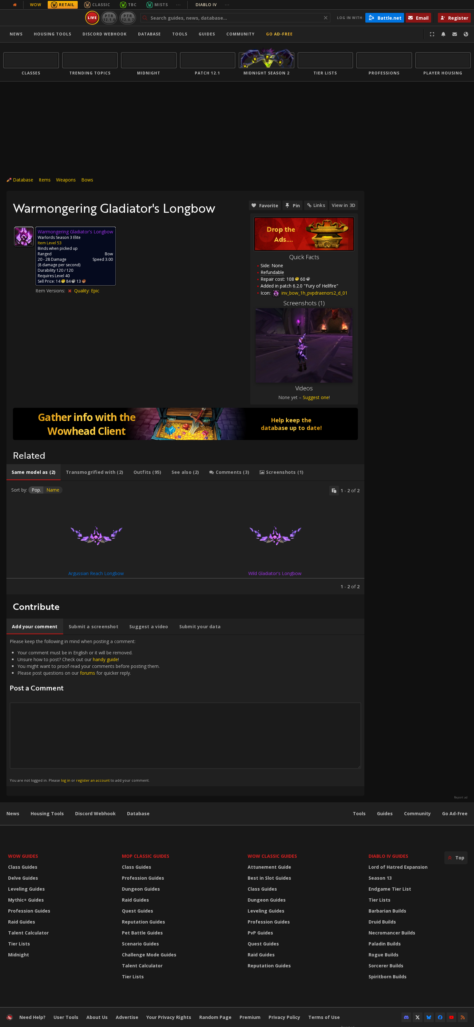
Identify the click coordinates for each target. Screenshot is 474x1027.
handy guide (105, 659)
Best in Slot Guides (269, 878)
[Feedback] (454, 34)
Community (240, 34)
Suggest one (316, 397)
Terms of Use (324, 1017)
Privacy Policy (284, 1017)
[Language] (466, 34)
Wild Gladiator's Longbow (274, 573)
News (16, 34)
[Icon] (24, 237)
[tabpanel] (185, 537)
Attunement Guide (269, 867)
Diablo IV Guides (388, 856)
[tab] (33, 472)
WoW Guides (23, 856)
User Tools (66, 1017)
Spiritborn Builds (388, 976)
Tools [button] (179, 34)
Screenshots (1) (304, 303)
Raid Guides (21, 922)
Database (149, 34)
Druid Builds (382, 922)
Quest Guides (137, 911)
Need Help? (32, 1017)
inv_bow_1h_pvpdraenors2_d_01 (314, 293)
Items (45, 180)
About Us (97, 1017)
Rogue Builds (384, 955)
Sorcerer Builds (386, 966)
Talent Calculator (28, 933)
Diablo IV (212, 4)
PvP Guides (260, 933)
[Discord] (406, 1017)
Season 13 (380, 878)
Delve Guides (23, 878)
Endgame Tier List (390, 889)
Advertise (127, 1017)
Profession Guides (29, 911)
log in (65, 780)
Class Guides (22, 867)
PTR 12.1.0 (109, 17)
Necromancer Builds (392, 933)
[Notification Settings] (443, 34)
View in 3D (343, 205)
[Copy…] (334, 490)
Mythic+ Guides (26, 900)
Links (319, 205)
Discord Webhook (105, 34)
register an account (93, 780)
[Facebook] (440, 1017)
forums (87, 673)
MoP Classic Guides (145, 856)
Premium (250, 1017)
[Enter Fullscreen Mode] (432, 34)
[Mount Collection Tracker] (185, 424)
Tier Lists (19, 944)
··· (178, 4)
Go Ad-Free (279, 34)
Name (52, 490)
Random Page (215, 1017)
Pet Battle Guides (142, 933)
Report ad (461, 797)
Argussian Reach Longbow (96, 573)
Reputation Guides (143, 922)
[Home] (43, 18)
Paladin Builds (385, 944)
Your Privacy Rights (168, 1017)
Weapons (66, 180)
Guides (207, 34)
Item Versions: (50, 291)
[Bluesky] (429, 1017)
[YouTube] (451, 1017)
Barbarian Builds (387, 911)
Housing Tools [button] (52, 34)
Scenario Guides (140, 944)
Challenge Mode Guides (149, 955)
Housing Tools (47, 813)
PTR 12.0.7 (127, 17)
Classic (101, 4)
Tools (359, 813)
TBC (132, 4)
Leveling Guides (26, 889)
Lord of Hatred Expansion (398, 867)
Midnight (18, 955)
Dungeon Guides (141, 889)
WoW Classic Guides (272, 856)
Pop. (36, 490)
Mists (161, 4)
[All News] (15, 5)
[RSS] (463, 1017)
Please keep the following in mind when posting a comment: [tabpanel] (85, 710)
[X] (417, 1017)
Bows (87, 180)
